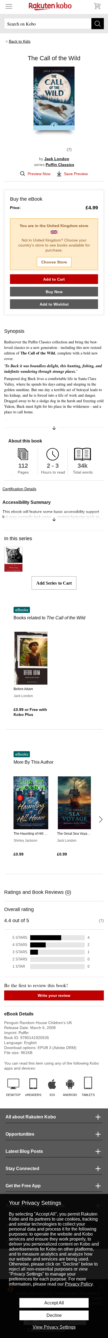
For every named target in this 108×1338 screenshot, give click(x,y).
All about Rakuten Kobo (31, 1117)
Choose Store (54, 262)
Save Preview (76, 174)
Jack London (56, 159)
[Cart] (97, 6)
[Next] (100, 819)
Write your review (54, 995)
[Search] (97, 23)
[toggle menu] (9, 6)
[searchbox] (54, 23)
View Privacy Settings (54, 1327)
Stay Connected (22, 1168)
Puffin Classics (60, 164)
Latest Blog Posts (24, 1151)
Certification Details (19, 489)
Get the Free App (23, 1185)
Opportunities (20, 1134)
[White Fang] (13, 569)
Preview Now (39, 174)
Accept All (54, 1303)
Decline (54, 1315)
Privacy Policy (78, 1284)
